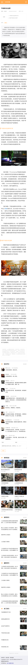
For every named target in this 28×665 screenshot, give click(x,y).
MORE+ (25, 364)
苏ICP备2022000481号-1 (17, 659)
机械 (6, 22)
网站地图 (12, 657)
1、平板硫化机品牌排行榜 (13, 15)
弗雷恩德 (3, 661)
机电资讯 (3, 657)
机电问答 (7, 657)
